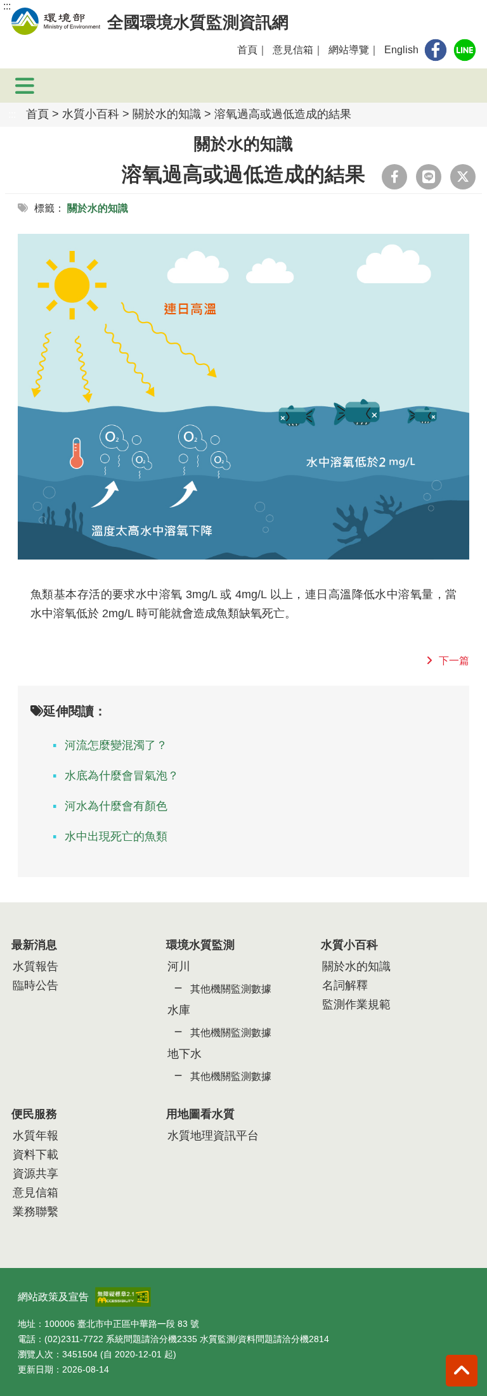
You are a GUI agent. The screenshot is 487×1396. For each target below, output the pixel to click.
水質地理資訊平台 (213, 1135)
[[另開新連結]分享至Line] (428, 176)
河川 (178, 966)
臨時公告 (35, 985)
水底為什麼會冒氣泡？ (122, 775)
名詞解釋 (345, 985)
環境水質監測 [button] (200, 944)
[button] (461, 1370)
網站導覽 (348, 49)
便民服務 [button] (34, 1114)
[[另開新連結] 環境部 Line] (465, 50)
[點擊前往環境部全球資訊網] (55, 21)
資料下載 (35, 1154)
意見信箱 (293, 49)
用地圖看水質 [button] (200, 1114)
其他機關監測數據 (230, 988)
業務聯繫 (35, 1211)
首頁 (247, 49)
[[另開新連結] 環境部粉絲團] (436, 50)
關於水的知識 (167, 114)
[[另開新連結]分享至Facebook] (394, 176)
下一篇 (454, 660)
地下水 (184, 1053)
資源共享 (35, 1173)
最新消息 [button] (34, 944)
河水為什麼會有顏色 (116, 806)
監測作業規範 (356, 1004)
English (401, 49)
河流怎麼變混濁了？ (116, 745)
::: (7, 6)
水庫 (178, 1010)
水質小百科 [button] (349, 944)
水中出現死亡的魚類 (116, 836)
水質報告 (35, 966)
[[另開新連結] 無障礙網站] (123, 1293)
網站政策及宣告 (53, 1296)
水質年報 (35, 1135)
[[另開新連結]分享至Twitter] (463, 176)
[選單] (25, 85)
